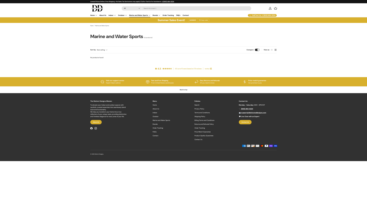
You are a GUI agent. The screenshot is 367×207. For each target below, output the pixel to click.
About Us (102, 15)
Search (196, 105)
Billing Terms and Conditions (204, 120)
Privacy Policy (199, 109)
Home (92, 15)
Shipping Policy (199, 116)
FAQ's (178, 15)
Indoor (111, 15)
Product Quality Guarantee (203, 136)
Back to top (183, 90)
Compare (250, 50)
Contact (186, 15)
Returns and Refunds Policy (204, 124)
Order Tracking (168, 15)
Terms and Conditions (202, 113)
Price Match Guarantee (202, 132)
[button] (275, 8)
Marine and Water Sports (138, 15)
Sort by (93, 50)
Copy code (204, 20)
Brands (155, 15)
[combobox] (186, 8)
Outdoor (121, 15)
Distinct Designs (99, 154)
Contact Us (198, 139)
